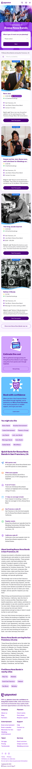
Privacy (9, 756)
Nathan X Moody (9, 292)
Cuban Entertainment (8, 430)
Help (18, 725)
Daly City (5, 676)
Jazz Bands (5, 435)
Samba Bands (6, 444)
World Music (17, 444)
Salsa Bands (19, 440)
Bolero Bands (6, 425)
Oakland (20, 681)
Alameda (13, 676)
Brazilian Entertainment (20, 425)
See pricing (16, 369)
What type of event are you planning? (15, 34)
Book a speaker (6, 727)
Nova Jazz (7, 93)
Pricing (3, 744)
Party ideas (20, 715)
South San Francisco (8, 681)
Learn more (16, 411)
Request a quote (22, 717)
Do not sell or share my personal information (14, 761)
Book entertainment (7, 725)
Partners (4, 717)
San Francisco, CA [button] (16, 25)
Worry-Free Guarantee (20, 402)
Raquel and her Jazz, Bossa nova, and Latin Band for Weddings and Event (15, 161)
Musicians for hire (7, 730)
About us (4, 713)
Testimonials (5, 746)
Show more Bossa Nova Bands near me (16, 326)
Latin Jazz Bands (17, 435)
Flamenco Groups (23, 430)
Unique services (22, 744)
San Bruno (5, 686)
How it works (21, 713)
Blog (2, 715)
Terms (3, 756)
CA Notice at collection (8, 759)
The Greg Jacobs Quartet (12, 227)
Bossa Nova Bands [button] (16, 28)
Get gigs (4, 741)
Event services (22, 741)
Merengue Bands (7, 440)
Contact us (20, 727)
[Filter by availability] (18, 56)
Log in (19, 730)
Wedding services (23, 746)
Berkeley (14, 686)
